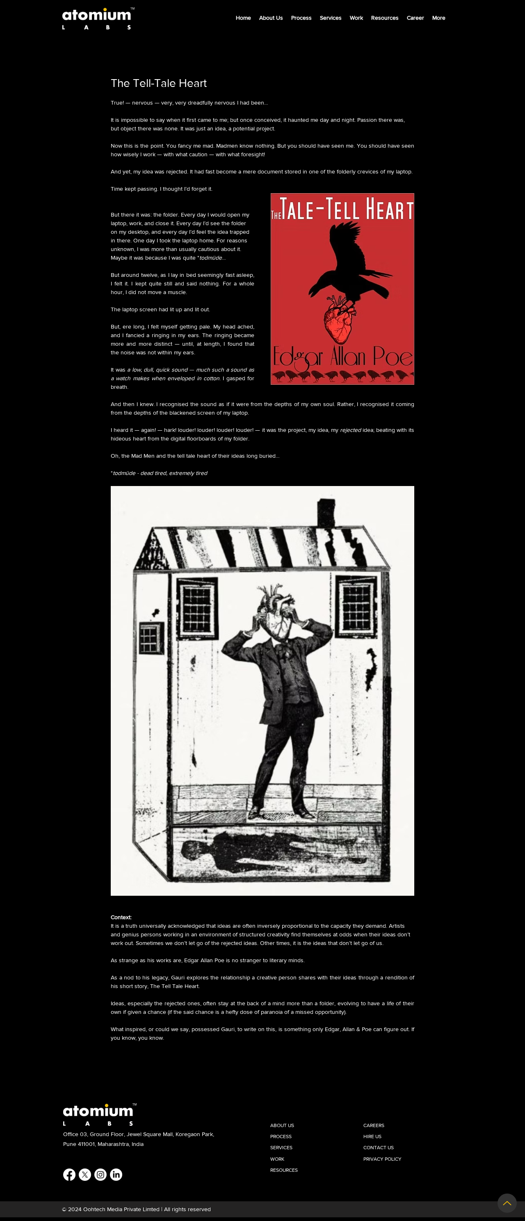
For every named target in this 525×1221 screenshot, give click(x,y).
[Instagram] (100, 1175)
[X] (85, 1175)
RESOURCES (284, 1170)
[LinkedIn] (116, 1175)
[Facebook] (69, 1175)
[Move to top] (507, 1203)
